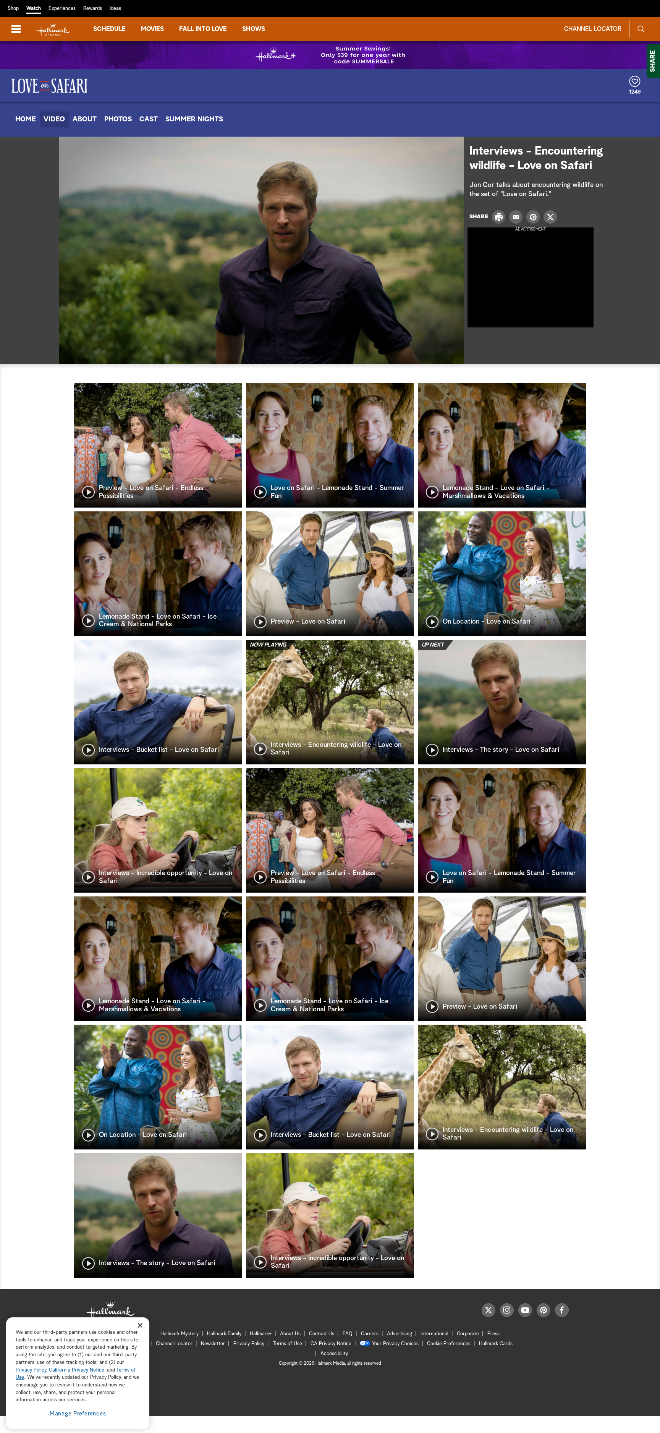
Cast (148, 119)
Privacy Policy (248, 1343)
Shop (13, 8)
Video (54, 119)
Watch (33, 8)
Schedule (109, 29)
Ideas (115, 8)
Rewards (92, 8)
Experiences (62, 8)
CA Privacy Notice (331, 1343)
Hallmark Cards (496, 1343)
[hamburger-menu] (16, 29)
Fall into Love (203, 29)
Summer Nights (194, 119)
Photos (118, 119)
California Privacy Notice (76, 1370)
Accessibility (334, 1353)
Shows (253, 29)
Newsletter (213, 1343)
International (434, 1333)
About (85, 119)
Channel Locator (592, 29)
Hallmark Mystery (179, 1333)
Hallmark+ (261, 1333)
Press (493, 1333)
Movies (152, 29)
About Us (290, 1333)
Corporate (468, 1333)
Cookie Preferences (449, 1343)
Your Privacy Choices (395, 1343)
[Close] (140, 1325)
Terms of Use (287, 1343)
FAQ (348, 1333)
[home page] (53, 29)
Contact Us (321, 1333)
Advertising (399, 1333)
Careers (370, 1333)
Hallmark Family (224, 1333)
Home (25, 119)
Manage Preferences (78, 1414)
